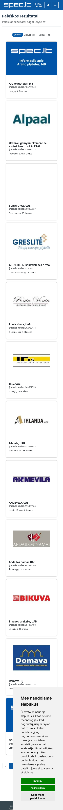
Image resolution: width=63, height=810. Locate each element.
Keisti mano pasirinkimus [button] (37, 796)
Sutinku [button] (37, 780)
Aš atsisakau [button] (38, 787)
